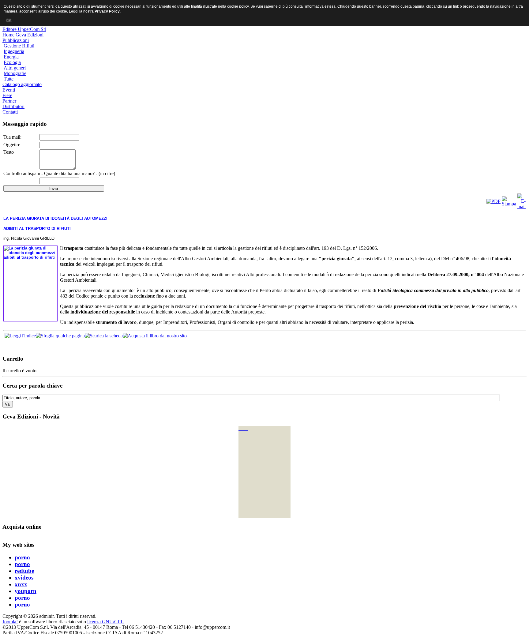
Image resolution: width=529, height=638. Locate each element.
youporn (25, 591)
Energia (11, 56)
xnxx (21, 584)
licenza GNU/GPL (105, 621)
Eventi (8, 89)
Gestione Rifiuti (19, 45)
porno (22, 557)
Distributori (13, 106)
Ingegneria (14, 51)
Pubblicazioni (15, 40)
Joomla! (10, 621)
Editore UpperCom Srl (24, 29)
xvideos (24, 577)
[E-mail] (521, 206)
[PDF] (493, 201)
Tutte (8, 78)
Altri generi (15, 67)
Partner (9, 100)
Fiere (7, 95)
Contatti (10, 111)
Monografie (15, 73)
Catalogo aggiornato (22, 84)
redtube (24, 571)
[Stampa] (509, 203)
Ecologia (12, 62)
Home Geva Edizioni (22, 34)
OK (8, 20)
